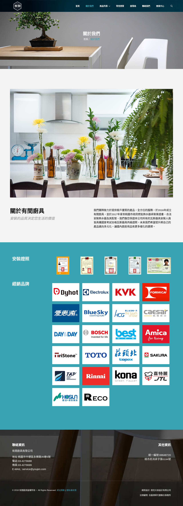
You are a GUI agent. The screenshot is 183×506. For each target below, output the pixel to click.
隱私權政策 (71, 490)
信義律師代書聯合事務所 (160, 495)
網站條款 (61, 490)
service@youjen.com (34, 469)
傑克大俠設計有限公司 (161, 490)
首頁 (85, 39)
